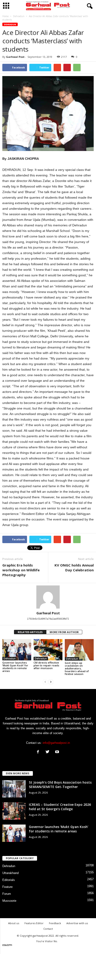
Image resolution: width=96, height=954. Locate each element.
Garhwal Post (15, 56)
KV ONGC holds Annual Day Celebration (74, 567)
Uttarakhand (10, 873)
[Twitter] (48, 752)
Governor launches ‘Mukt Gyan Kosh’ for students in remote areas (15, 667)
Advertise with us (77, 923)
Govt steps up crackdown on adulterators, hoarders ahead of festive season (77, 668)
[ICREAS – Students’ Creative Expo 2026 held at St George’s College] (14, 811)
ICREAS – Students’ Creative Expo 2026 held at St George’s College (60, 806)
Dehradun (10, 24)
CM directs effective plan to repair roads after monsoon (46, 665)
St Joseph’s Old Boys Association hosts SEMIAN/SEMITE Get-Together (60, 784)
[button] (89, 6)
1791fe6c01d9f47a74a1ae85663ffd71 (48, 618)
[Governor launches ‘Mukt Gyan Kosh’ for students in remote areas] (16, 650)
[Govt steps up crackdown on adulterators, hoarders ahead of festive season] (79, 650)
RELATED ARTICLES (30, 632)
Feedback (55, 923)
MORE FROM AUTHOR (64, 632)
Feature (7, 887)
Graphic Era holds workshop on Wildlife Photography (21, 570)
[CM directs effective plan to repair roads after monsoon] (48, 650)
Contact (48, 928)
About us (13, 923)
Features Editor (34, 923)
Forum (6, 894)
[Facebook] (39, 752)
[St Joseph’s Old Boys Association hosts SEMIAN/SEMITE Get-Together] (14, 788)
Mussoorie (9, 900)
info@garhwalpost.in (56, 743)
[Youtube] (57, 752)
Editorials (8, 880)
